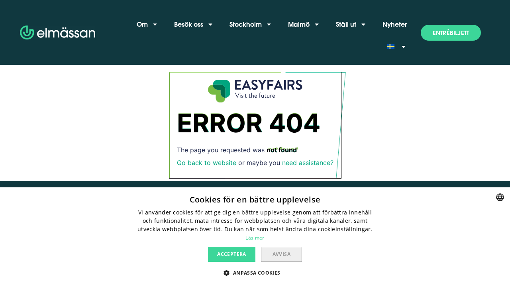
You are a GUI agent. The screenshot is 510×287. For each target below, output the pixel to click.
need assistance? (307, 163)
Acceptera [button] (231, 254)
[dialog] (255, 237)
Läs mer (254, 237)
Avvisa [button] (281, 254)
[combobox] (500, 197)
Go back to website (206, 163)
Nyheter (394, 24)
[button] (451, 33)
